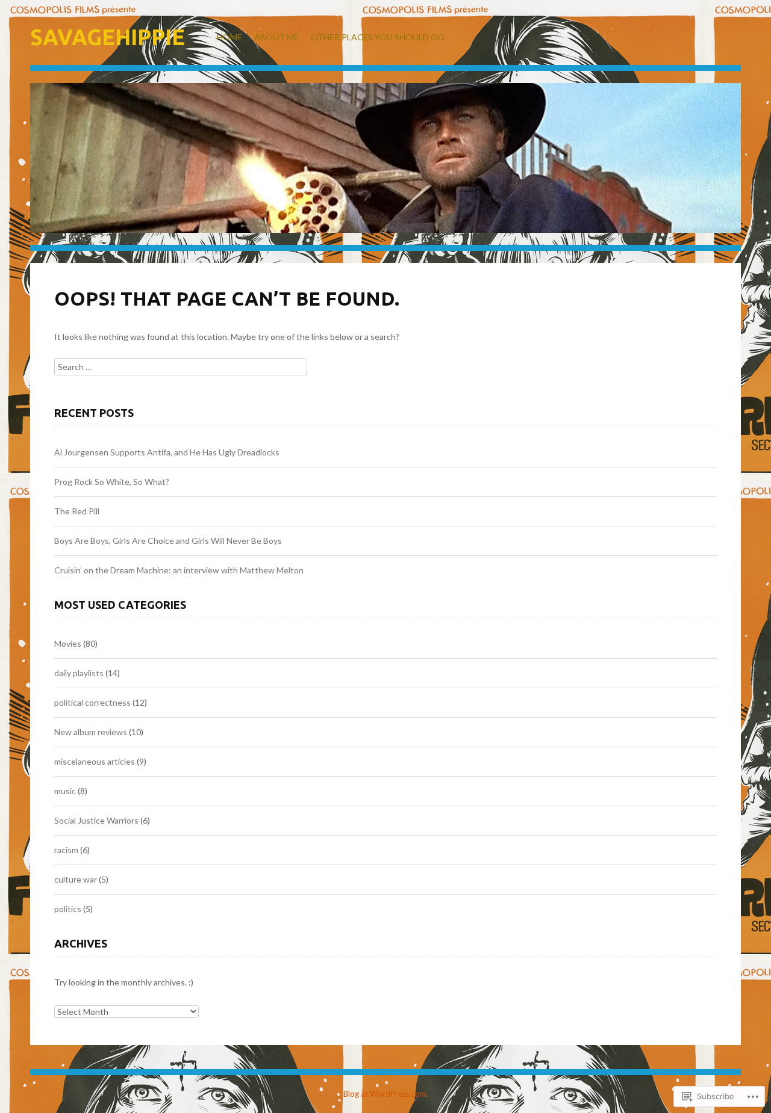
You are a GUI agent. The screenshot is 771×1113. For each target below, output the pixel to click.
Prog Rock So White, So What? (111, 481)
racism (66, 850)
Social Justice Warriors (96, 820)
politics (67, 909)
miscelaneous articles (94, 761)
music (65, 791)
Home (229, 37)
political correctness (92, 702)
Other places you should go (378, 37)
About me (276, 37)
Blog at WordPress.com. (385, 1094)
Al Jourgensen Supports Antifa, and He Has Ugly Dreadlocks (166, 452)
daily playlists (79, 673)
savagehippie (107, 37)
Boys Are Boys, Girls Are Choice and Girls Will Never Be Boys (168, 540)
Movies (67, 643)
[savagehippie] (385, 167)
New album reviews (90, 732)
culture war (75, 879)
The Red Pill (76, 511)
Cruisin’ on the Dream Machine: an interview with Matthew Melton (179, 570)
